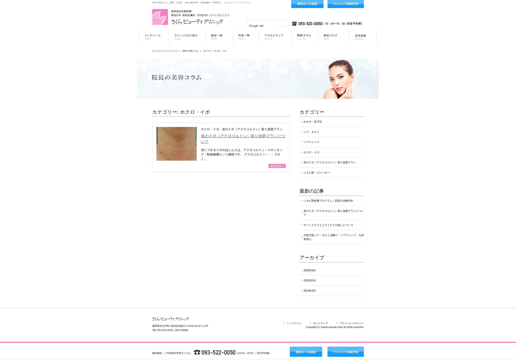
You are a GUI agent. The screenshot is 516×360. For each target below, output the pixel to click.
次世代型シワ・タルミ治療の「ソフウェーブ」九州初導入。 (334, 237)
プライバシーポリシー (352, 323)
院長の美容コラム (191, 51)
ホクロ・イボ (311, 152)
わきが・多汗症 (313, 121)
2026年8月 (310, 270)
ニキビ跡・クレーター (317, 172)
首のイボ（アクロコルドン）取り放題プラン (330, 162)
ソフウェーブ (311, 142)
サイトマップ (320, 323)
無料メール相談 (307, 4)
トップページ (294, 323)
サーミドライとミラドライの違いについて (328, 225)
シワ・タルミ (311, 131)
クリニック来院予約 (346, 4)
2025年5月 (310, 280)
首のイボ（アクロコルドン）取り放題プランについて (334, 212)
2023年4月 (310, 290)
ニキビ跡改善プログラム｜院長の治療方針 (328, 200)
